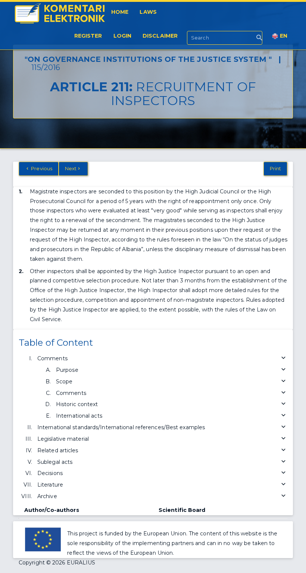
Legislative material (63, 439)
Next (70, 168)
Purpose (67, 370)
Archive (47, 496)
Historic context (77, 404)
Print (275, 168)
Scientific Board (182, 510)
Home (119, 12)
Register (88, 35)
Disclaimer (160, 35)
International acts (79, 415)
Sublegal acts (54, 462)
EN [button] (282, 35)
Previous (41, 168)
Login (122, 35)
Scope (64, 381)
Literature (50, 484)
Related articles (57, 450)
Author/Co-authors (51, 510)
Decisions (50, 473)
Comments (52, 358)
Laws (148, 12)
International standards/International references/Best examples (121, 427)
